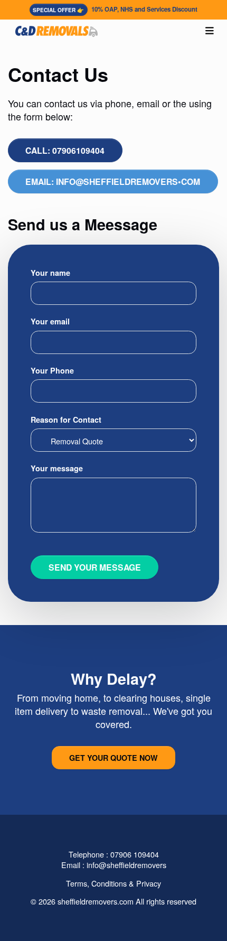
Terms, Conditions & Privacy (113, 883)
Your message (57, 468)
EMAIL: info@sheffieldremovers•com (112, 181)
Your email (50, 321)
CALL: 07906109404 (65, 150)
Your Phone (52, 370)
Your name (50, 272)
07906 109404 (134, 854)
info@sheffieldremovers (126, 864)
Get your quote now (113, 757)
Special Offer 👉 (58, 10)
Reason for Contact (66, 419)
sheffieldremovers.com (96, 901)
